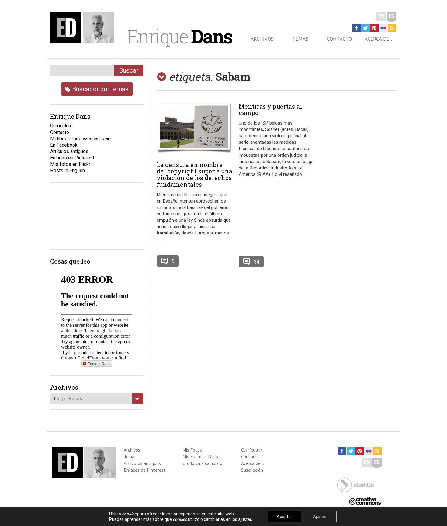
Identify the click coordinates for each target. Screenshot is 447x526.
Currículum (252, 450)
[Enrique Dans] (84, 27)
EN (381, 16)
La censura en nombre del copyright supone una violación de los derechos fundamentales (194, 174)
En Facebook (64, 145)
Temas (300, 39)
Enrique (179, 36)
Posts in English (67, 170)
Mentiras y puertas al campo (270, 109)
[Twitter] (365, 28)
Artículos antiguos (69, 151)
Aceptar (284, 516)
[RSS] (392, 28)
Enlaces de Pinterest (145, 470)
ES (391, 16)
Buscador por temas (100, 89)
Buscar (128, 70)
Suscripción (252, 470)
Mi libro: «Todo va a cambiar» (81, 139)
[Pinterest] (374, 28)
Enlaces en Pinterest (72, 158)
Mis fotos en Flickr (70, 164)
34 (256, 261)
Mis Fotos (192, 450)
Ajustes (320, 516)
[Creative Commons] (365, 500)
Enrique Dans (99, 363)
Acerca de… (379, 39)
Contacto (339, 39)
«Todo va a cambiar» (202, 463)
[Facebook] (356, 28)
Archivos (262, 39)
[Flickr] (383, 28)
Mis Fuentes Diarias (202, 456)
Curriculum (61, 125)
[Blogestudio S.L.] (355, 484)
